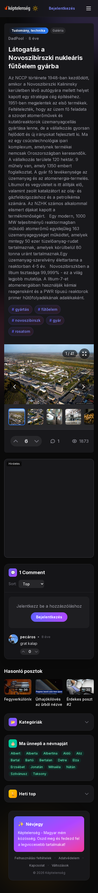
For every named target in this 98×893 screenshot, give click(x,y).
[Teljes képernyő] (84, 353)
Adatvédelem (69, 858)
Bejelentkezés (62, 8)
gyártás (20, 309)
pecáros (28, 637)
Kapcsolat (37, 865)
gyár (55, 320)
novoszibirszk (26, 320)
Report (48, 651)
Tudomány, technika (28, 30)
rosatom (21, 331)
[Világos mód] (35, 8)
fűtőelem (47, 309)
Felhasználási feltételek (33, 858)
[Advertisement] (49, 508)
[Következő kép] (83, 386)
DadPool (16, 38)
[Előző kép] (14, 386)
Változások (60, 865)
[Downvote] (36, 441)
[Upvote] (15, 441)
